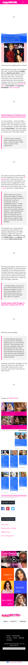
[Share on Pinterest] (8, 508)
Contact (9, 640)
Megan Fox (5, 532)
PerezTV (13, 621)
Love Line (5, 524)
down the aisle (14, 87)
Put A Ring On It (7, 536)
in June (3, 188)
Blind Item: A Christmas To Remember (20, 426)
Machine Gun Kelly (8, 528)
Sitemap (21, 638)
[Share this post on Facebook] (3, 508)
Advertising (16, 636)
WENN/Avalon (13, 398)
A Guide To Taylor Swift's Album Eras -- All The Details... (7, 413)
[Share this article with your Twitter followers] (13, 508)
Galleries (23, 621)
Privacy (9, 638)
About (9, 636)
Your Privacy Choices (15, 662)
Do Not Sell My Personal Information (14, 648)
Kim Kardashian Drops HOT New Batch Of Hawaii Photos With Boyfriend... (20, 413)
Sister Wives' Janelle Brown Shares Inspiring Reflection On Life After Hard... (7, 427)
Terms (15, 638)
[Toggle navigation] (23, 2)
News (6, 621)
